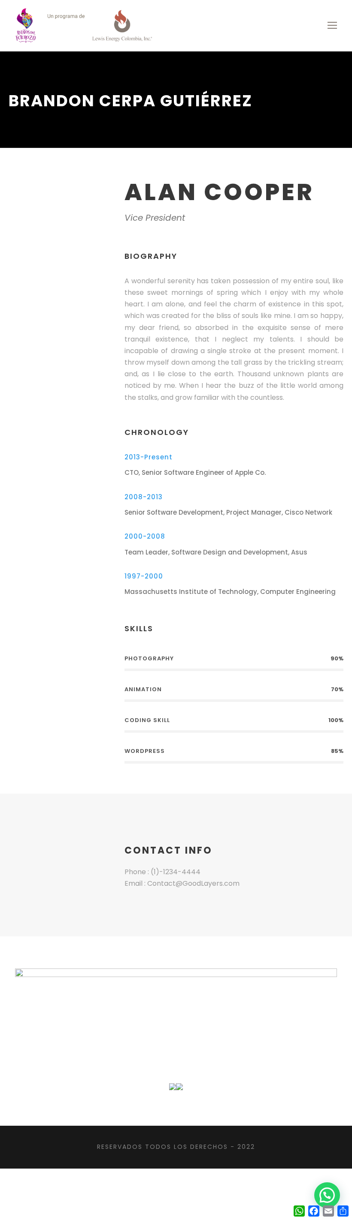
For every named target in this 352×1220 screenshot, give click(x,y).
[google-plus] (60, 199)
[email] (32, 199)
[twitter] (87, 199)
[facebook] (46, 199)
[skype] (73, 199)
